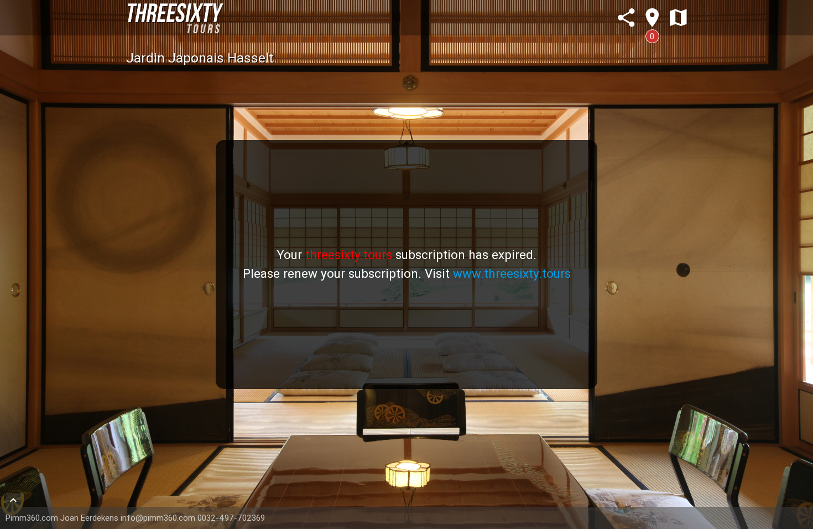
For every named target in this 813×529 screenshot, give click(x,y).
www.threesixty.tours (512, 273)
